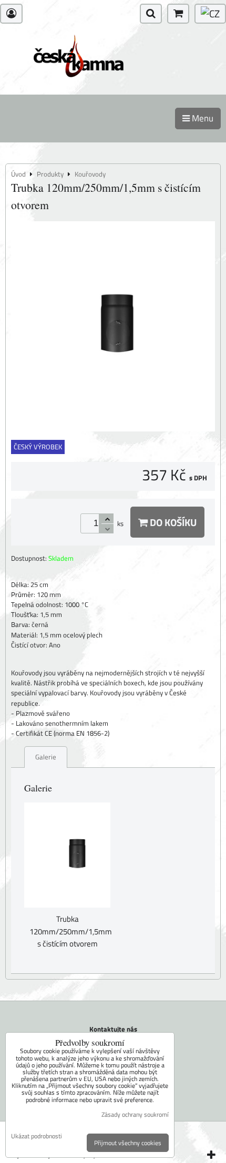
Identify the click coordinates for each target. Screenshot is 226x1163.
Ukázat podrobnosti (36, 1136)
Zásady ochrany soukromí (135, 1114)
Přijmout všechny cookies (127, 1143)
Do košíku (172, 522)
